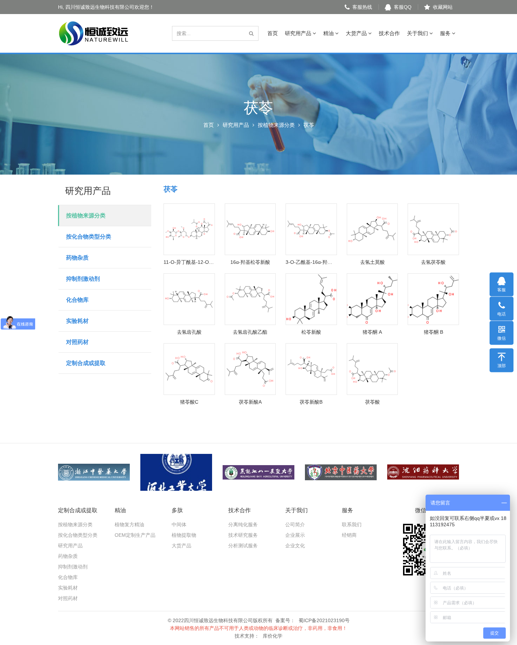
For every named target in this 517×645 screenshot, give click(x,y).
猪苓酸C (189, 402)
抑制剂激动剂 (83, 279)
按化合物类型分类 (88, 237)
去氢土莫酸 (372, 262)
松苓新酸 (311, 332)
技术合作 (389, 33)
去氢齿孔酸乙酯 (250, 332)
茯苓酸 (372, 402)
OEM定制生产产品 (135, 535)
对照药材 (77, 342)
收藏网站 (443, 7)
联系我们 (352, 524)
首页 (272, 33)
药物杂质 (77, 258)
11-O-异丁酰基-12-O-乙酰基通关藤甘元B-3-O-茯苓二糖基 (189, 262)
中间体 (179, 524)
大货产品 (357, 33)
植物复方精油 (129, 524)
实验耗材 (77, 321)
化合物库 (77, 300)
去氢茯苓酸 (433, 262)
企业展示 (295, 535)
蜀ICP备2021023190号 (324, 620)
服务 (446, 33)
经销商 (349, 535)
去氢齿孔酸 (189, 332)
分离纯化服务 (243, 524)
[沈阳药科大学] (423, 472)
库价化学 (272, 636)
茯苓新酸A (250, 402)
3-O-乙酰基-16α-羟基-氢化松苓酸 (311, 262)
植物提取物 (184, 535)
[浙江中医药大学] (94, 472)
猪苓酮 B (433, 332)
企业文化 (295, 545)
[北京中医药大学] (341, 472)
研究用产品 (299, 33)
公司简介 (295, 524)
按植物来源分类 (276, 125)
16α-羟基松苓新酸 (250, 262)
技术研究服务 (243, 535)
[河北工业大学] (176, 472)
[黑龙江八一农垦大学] (258, 472)
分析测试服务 (243, 545)
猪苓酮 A (372, 332)
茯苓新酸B (311, 402)
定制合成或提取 (86, 363)
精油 (329, 33)
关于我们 (418, 33)
